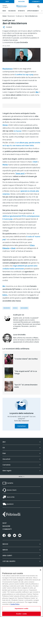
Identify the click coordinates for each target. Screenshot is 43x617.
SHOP (7, 1)
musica (15, 308)
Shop (4, 523)
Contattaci (21, 426)
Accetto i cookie (21, 614)
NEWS (4, 11)
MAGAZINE (21, 1)
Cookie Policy (14, 604)
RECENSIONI (12, 11)
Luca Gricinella (19, 335)
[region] (21, 592)
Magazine (6, 526)
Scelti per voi (18, 315)
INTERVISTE (21, 11)
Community (7, 529)
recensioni (7, 308)
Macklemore (24, 308)
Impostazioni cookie (21, 608)
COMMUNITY (36, 1)
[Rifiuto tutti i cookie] (40, 570)
